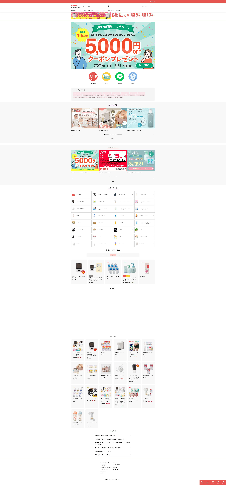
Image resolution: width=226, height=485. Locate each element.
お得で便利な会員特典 (105, 462)
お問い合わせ (111, 10)
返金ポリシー (103, 471)
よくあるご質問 (104, 464)
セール (80, 10)
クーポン (98, 10)
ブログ (104, 10)
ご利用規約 (103, 465)
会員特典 (118, 10)
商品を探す (73, 10)
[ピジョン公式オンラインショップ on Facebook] (115, 469)
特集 (85, 10)
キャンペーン (91, 10)
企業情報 (102, 472)
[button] (104, 134)
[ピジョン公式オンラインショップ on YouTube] (117, 469)
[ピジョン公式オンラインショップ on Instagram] (113, 469)
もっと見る (112, 288)
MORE (112, 138)
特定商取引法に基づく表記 (106, 467)
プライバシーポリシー (105, 469)
